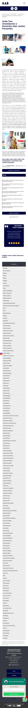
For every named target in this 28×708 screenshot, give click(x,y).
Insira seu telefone (14, 686)
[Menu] (24, 3)
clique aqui (18, 165)
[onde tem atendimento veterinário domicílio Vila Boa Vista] (20, 37)
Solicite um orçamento (14, 170)
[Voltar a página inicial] (5, 3)
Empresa (14, 675)
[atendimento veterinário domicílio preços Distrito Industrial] (8, 62)
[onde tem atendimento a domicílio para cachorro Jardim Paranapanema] (20, 50)
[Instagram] (14, 697)
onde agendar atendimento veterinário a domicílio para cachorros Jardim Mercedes (13, 192)
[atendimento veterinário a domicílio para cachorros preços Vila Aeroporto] (8, 50)
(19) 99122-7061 (10, 165)
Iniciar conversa (14, 694)
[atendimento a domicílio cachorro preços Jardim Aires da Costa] (8, 37)
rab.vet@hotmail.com (14, 664)
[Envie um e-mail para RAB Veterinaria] (15, 8)
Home (14, 671)
